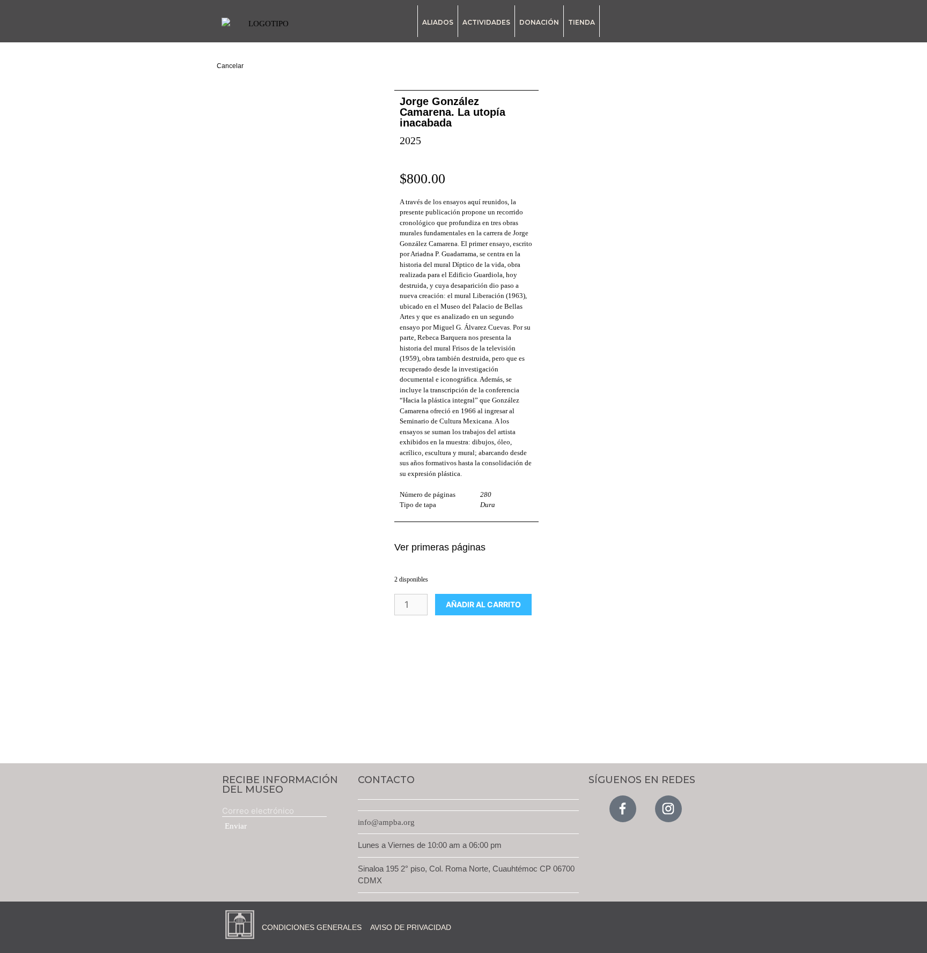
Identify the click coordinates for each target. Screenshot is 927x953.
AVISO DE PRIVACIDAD (410, 927)
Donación (539, 22)
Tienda (581, 22)
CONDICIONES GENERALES (312, 927)
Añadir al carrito (483, 604)
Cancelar (230, 66)
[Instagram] (668, 808)
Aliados (437, 22)
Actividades (486, 22)
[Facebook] (622, 808)
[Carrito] (705, 23)
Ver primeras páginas (439, 547)
